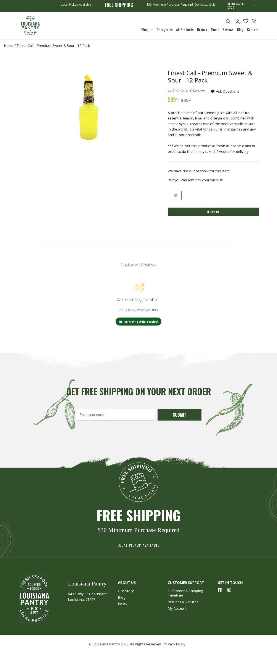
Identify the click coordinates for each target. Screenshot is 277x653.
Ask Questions (227, 91)
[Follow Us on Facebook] (220, 590)
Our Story (126, 591)
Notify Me (213, 212)
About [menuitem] (215, 29)
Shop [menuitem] (144, 29)
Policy (122, 603)
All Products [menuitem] (185, 29)
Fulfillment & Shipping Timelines (185, 593)
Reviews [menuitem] (228, 29)
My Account (177, 608)
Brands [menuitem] (202, 29)
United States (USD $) (235, 6)
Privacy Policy (174, 644)
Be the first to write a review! (138, 321)
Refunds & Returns (183, 602)
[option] (88, 107)
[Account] (237, 21)
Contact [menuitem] (253, 29)
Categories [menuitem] (165, 29)
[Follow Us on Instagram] (229, 590)
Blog (122, 597)
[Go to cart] (254, 21)
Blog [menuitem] (240, 29)
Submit (179, 414)
